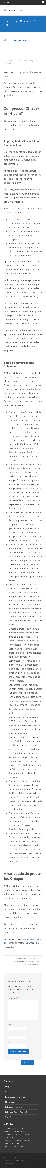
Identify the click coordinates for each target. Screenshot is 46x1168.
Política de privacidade (13, 1107)
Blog (7, 1087)
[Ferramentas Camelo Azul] (12, 10)
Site (9, 1042)
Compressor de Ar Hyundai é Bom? (20, 958)
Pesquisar (27, 1063)
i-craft (28, 1161)
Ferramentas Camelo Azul (15, 1097)
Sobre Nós (9, 1117)
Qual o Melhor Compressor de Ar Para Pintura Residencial (25, 963)
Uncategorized (32, 60)
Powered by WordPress (12, 1161)
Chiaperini (21, 208)
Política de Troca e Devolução (16, 1112)
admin (10, 64)
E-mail (11, 1033)
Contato (8, 1092)
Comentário (13, 998)
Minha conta (10, 1102)
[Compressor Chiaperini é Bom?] (23, 46)
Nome (11, 1024)
